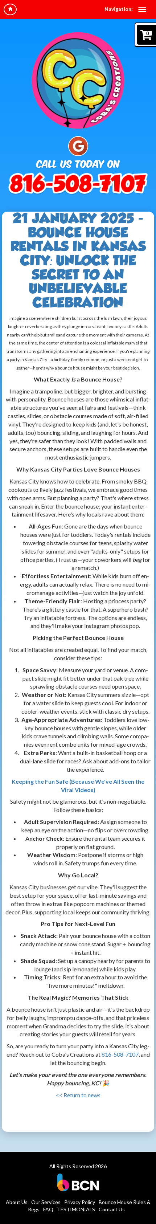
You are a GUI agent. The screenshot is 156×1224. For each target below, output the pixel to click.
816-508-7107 (120, 1054)
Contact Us (112, 1209)
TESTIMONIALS (76, 1209)
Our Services (46, 1202)
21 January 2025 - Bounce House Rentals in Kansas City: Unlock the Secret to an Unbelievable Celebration (78, 260)
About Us (17, 1202)
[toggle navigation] (142, 9)
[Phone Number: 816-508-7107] (78, 184)
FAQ (48, 1209)
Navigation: (118, 9)
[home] (10, 9)
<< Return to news (78, 1095)
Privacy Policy (79, 1202)
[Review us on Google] (78, 145)
